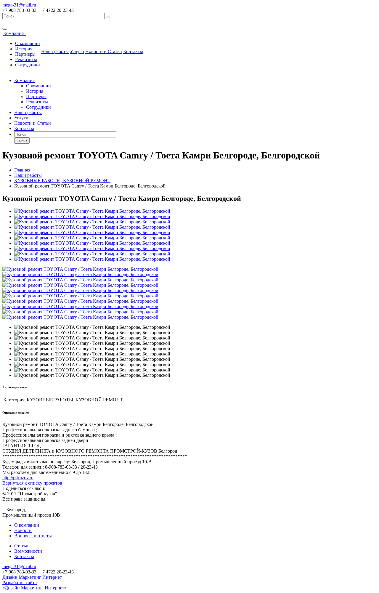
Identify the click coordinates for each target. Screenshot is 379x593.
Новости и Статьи (103, 51)
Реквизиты (26, 59)
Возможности (28, 551)
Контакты (133, 51)
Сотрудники (27, 64)
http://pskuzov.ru (17, 477)
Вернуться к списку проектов (32, 482)
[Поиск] (108, 17)
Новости (23, 530)
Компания (14, 33)
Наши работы (55, 51)
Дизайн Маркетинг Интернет (32, 577)
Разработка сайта (19, 582)
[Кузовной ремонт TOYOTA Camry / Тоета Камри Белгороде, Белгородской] (92, 211)
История (23, 48)
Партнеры (25, 54)
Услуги (77, 51)
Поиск (22, 140)
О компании (27, 43)
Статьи (21, 545)
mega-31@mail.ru (19, 4)
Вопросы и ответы (33, 535)
